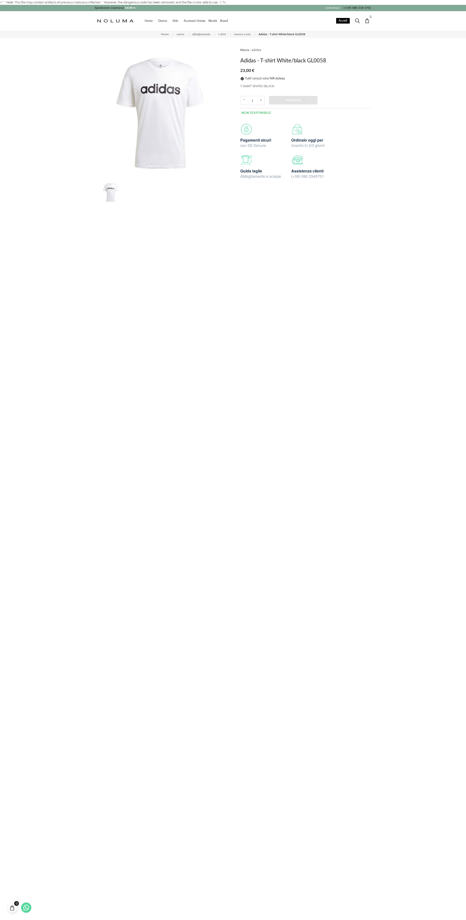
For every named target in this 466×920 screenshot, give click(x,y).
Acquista (293, 100)
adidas (256, 50)
